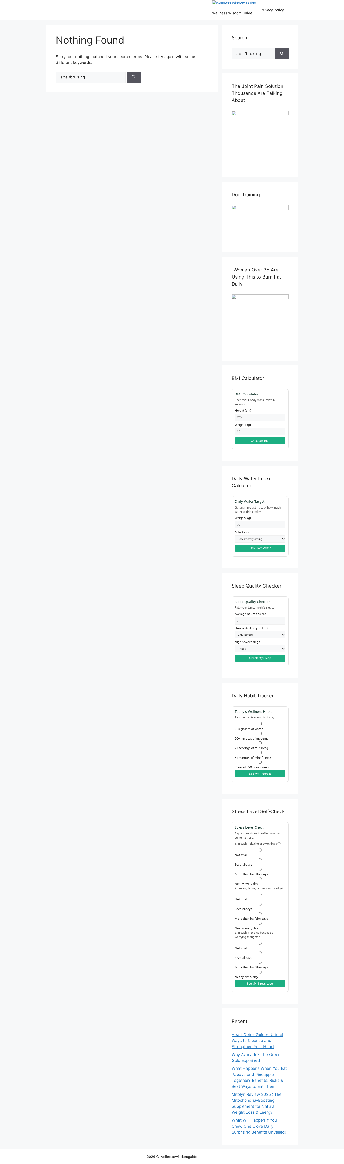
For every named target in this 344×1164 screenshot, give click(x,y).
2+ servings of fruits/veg (251, 748)
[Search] (134, 77)
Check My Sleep (260, 658)
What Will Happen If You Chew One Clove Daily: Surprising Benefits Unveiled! (259, 1126)
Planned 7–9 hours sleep (252, 767)
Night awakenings (247, 642)
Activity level (243, 532)
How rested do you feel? (251, 628)
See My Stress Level (260, 983)
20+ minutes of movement (253, 738)
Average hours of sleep (251, 614)
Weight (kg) (243, 425)
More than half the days (251, 874)
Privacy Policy (272, 10)
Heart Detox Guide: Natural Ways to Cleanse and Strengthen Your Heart (257, 1040)
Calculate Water (260, 548)
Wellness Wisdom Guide (232, 13)
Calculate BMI (260, 441)
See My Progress (260, 773)
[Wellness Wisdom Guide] (234, 3)
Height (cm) (243, 410)
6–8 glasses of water (249, 729)
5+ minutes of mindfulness (253, 757)
